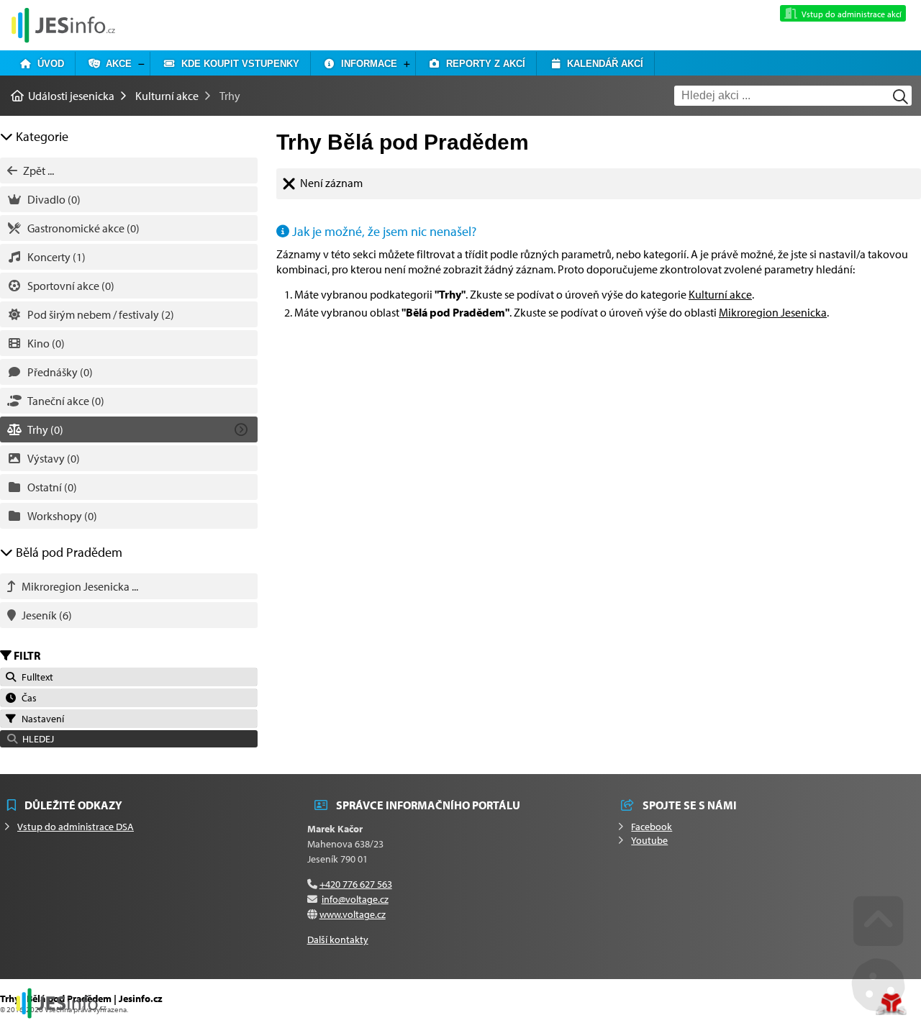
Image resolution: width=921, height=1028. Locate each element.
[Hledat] (900, 96)
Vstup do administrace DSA (75, 826)
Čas (27, 697)
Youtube (649, 840)
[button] (129, 738)
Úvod (48, 63)
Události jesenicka (63, 25)
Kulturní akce (167, 95)
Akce (116, 63)
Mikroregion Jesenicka (773, 312)
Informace (366, 63)
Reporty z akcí (482, 63)
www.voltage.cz (352, 914)
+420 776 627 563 (355, 884)
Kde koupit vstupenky (237, 63)
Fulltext (35, 676)
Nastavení (40, 718)
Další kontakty (337, 939)
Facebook (651, 826)
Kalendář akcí (602, 63)
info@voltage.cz (355, 899)
